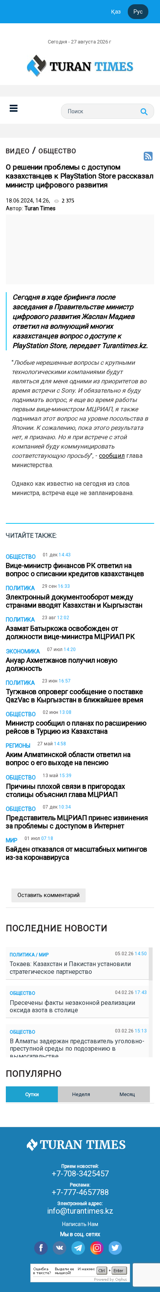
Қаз (116, 12)
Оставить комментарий (48, 895)
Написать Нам (80, 1224)
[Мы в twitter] (115, 1248)
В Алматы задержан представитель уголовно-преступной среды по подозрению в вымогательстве (77, 1048)
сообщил (112, 455)
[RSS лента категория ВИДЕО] (148, 157)
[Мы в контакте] (59, 1248)
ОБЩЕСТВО (57, 151)
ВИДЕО (18, 151)
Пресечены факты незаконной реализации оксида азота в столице (72, 1006)
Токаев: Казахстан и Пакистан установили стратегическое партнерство (70, 967)
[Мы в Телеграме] (78, 1248)
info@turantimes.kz (80, 1211)
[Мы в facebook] (41, 1248)
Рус (138, 12)
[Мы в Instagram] (97, 1248)
